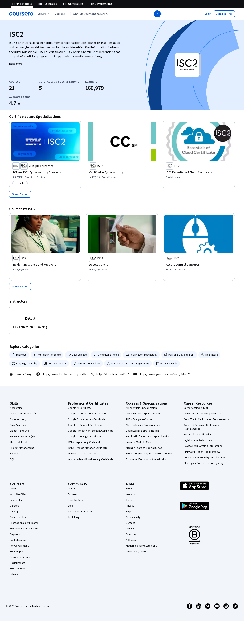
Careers (14, 506)
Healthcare (211, 355)
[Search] (157, 13)
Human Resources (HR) (23, 436)
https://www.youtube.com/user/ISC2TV (164, 374)
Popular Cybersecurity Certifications (204, 457)
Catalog (14, 511)
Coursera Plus (18, 517)
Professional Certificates (24, 523)
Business (21, 355)
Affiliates (131, 540)
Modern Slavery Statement (141, 546)
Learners (73, 489)
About (13, 489)
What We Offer (18, 494)
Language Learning (27, 364)
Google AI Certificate (80, 408)
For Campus (16, 551)
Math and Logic (168, 364)
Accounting (16, 408)
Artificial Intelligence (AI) (23, 414)
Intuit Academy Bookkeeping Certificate (90, 459)
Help (128, 511)
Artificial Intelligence (49, 355)
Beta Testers (75, 500)
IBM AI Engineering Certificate (84, 442)
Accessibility (133, 517)
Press (129, 489)
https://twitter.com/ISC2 (112, 374)
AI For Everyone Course (139, 419)
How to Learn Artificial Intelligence (203, 446)
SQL (12, 459)
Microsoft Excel (18, 442)
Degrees (15, 534)
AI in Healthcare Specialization (143, 425)
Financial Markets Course (140, 442)
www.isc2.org (23, 374)
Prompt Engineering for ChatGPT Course (149, 454)
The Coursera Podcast (81, 511)
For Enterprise (18, 540)
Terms (129, 500)
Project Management (22, 448)
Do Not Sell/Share (136, 551)
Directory (131, 534)
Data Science (79, 355)
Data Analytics (18, 425)
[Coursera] (21, 14)
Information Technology (143, 355)
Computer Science (108, 355)
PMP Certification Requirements (202, 452)
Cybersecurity (18, 419)
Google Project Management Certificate (90, 431)
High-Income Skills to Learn (199, 440)
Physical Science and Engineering (130, 364)
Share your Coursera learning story (204, 463)
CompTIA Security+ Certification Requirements (202, 427)
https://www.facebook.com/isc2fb (63, 374)
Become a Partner (20, 557)
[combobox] (107, 13)
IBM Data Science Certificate (84, 454)
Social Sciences (58, 364)
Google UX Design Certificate (84, 436)
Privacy (130, 506)
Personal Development (181, 355)
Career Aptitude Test (196, 408)
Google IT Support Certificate (85, 425)
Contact (130, 523)
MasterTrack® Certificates (25, 529)
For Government (19, 546)
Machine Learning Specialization (144, 448)
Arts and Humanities (89, 364)
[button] (59, 13)
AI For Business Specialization (143, 414)
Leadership (16, 500)
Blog (70, 506)
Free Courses (17, 569)
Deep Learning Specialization (142, 431)
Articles (130, 529)
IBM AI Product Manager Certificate (88, 448)
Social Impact (17, 563)
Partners (73, 494)
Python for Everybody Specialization (146, 459)
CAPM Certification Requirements (203, 414)
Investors (131, 494)
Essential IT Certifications (198, 435)
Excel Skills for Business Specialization (148, 436)
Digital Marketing (19, 431)
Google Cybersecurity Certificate (87, 414)
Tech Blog (73, 517)
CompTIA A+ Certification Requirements (206, 419)
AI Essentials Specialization (141, 408)
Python (14, 454)
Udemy (14, 574)
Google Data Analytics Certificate (87, 419)
